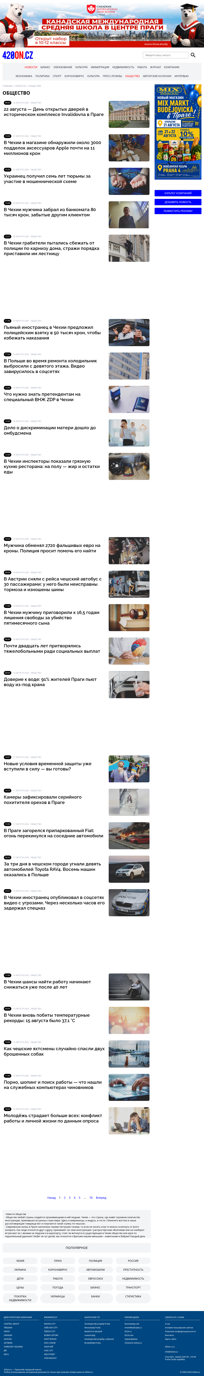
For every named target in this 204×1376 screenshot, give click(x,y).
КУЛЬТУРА (81, 67)
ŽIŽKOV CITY (49, 1331)
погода (57, 1287)
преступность (133, 1269)
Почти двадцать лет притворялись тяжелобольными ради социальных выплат (52, 648)
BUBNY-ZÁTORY (51, 1335)
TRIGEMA (8, 1327)
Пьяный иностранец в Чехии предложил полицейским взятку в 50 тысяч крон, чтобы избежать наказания (52, 333)
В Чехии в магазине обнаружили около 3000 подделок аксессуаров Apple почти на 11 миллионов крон (52, 148)
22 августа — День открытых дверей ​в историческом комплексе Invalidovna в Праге (54, 112)
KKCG (6, 1354)
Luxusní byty (89, 1335)
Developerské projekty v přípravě (99, 1339)
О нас (167, 1323)
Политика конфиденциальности (180, 1331)
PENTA (7, 1331)
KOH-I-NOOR (49, 1343)
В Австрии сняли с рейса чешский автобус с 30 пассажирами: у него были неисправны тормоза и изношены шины (53, 584)
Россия (133, 1261)
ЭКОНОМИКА (23, 76)
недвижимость (133, 1278)
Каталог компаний (178, 193)
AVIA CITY (48, 1350)
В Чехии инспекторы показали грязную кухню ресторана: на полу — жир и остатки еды (52, 466)
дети (20, 1278)
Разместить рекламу (178, 211)
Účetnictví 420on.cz (133, 1343)
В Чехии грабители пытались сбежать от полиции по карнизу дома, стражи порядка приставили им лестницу (51, 248)
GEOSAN (8, 1339)
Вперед (101, 1198)
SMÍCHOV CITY (51, 1327)
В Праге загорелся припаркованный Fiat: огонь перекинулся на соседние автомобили (53, 833)
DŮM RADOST (50, 1358)
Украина (20, 1269)
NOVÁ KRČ (48, 1346)
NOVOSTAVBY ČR (92, 1317)
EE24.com (129, 1335)
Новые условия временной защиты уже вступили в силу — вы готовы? (47, 766)
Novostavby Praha (92, 1327)
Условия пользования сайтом (179, 1327)
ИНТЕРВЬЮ (182, 76)
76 (91, 1198)
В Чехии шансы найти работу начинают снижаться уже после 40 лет (47, 984)
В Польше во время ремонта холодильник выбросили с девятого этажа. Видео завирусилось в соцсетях (50, 366)
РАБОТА (142, 67)
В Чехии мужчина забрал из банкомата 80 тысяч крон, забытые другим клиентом (50, 212)
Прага (58, 1261)
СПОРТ (57, 76)
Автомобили (95, 1269)
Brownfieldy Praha (92, 1343)
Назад (51, 1198)
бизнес (95, 1287)
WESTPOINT (49, 1354)
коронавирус (57, 1269)
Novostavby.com (132, 1323)
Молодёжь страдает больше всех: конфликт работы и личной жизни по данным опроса (53, 1118)
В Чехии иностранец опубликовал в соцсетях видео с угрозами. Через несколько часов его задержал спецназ (54, 903)
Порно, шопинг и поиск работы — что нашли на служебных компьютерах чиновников (53, 1085)
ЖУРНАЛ (155, 67)
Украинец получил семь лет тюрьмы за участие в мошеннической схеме (47, 178)
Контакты (169, 1335)
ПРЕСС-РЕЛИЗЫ (112, 76)
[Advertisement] (77, 290)
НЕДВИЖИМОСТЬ (123, 67)
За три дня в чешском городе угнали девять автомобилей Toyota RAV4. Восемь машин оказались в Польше (52, 869)
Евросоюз (95, 1278)
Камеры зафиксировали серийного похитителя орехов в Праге (43, 799)
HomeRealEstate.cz (133, 1327)
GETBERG (8, 1343)
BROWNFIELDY (50, 1317)
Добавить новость (178, 202)
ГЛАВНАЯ (7, 85)
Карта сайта (170, 1339)
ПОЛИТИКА (42, 76)
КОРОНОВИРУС (74, 76)
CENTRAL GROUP (11, 1323)
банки (95, 1296)
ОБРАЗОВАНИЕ (63, 67)
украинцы (58, 1296)
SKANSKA (8, 1335)
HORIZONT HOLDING (13, 1346)
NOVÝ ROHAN (50, 1339)
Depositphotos (131, 1339)
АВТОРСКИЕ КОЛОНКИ (157, 76)
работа (58, 1278)
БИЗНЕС (45, 67)
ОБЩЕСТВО (132, 76)
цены (20, 1287)
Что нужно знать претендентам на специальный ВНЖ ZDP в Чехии (42, 397)
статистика (133, 1296)
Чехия (20, 1261)
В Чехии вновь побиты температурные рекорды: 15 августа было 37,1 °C (47, 1018)
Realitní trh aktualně (93, 1331)
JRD (5, 1350)
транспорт (133, 1287)
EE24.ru (128, 1331)
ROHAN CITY (49, 1323)
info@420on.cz (171, 1351)
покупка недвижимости (20, 1298)
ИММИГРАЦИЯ (100, 67)
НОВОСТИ (31, 67)
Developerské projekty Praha (97, 1323)
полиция (95, 1261)
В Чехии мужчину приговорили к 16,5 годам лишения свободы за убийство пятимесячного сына (51, 618)
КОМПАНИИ (171, 67)
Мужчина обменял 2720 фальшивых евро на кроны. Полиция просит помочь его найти (52, 548)
